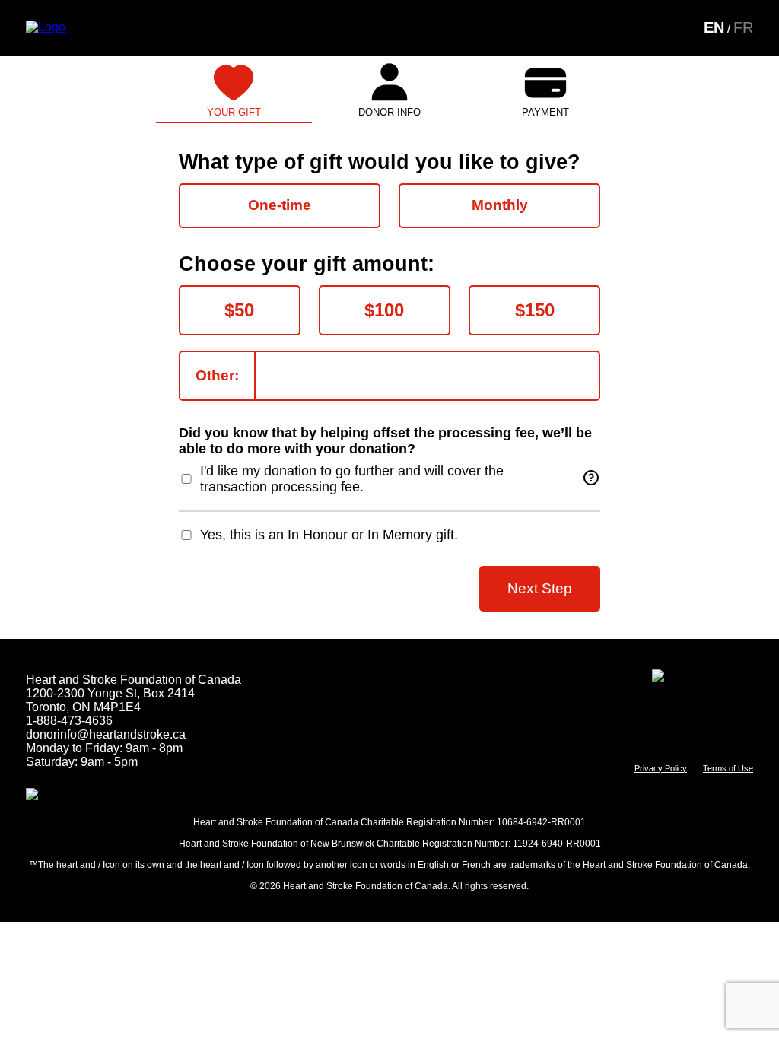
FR (743, 27)
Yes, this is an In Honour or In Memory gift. (329, 534)
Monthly (500, 205)
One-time (279, 205)
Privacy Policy (660, 768)
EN (714, 27)
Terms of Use (728, 768)
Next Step (539, 588)
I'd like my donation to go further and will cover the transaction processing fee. (352, 478)
